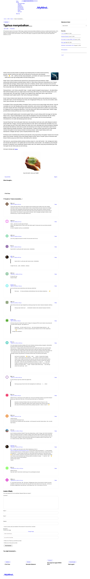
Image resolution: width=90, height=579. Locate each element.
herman (12, 284)
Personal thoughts (21, 3)
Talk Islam (19, 4)
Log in (62, 55)
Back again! (63, 42)
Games (19, 10)
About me (18, 13)
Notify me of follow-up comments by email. (13, 540)
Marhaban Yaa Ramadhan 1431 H (68, 45)
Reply (56, 204)
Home (17, 1)
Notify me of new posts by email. (10, 542)
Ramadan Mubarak (65, 36)
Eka (11, 341)
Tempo (16, 149)
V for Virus (7, 193)
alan (11, 256)
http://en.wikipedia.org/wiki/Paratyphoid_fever (19, 450)
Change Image (31, 531)
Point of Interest (21, 9)
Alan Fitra (12, 445)
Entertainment (20, 7)
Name (4, 510)
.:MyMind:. (42, 7)
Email (4, 516)
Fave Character (20, 8)
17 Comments (12, 28)
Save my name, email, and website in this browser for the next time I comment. (19, 526)
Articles (17, 2)
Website (4, 521)
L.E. (12, 449)
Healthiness (20, 5)
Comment (5, 495)
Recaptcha (5, 528)
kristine (12, 319)
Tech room (20, 11)
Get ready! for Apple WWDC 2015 (68, 39)
